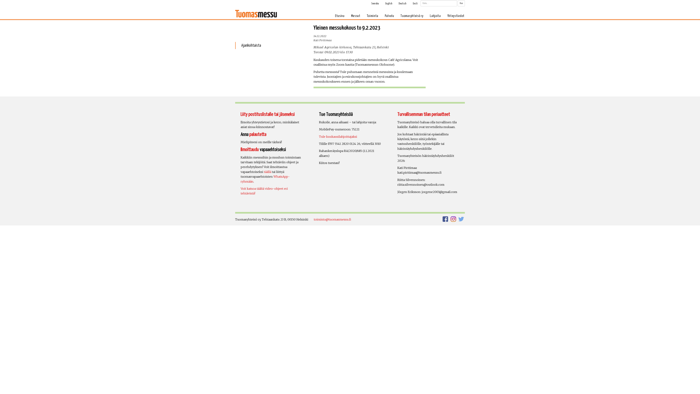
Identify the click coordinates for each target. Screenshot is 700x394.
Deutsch (403, 3)
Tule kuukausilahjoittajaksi (338, 136)
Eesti (415, 3)
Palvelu (389, 16)
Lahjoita (435, 16)
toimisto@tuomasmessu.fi (332, 219)
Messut (355, 16)
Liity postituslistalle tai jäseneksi (268, 114)
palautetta (257, 134)
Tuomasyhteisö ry (411, 16)
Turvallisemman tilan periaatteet (423, 114)
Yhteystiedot (455, 16)
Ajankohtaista (251, 45)
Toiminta (372, 16)
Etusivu (340, 16)
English (388, 3)
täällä (267, 172)
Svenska (375, 3)
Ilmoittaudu (250, 149)
